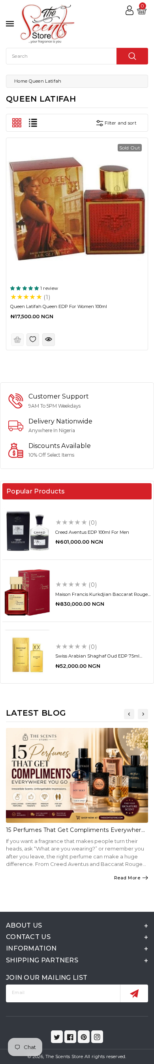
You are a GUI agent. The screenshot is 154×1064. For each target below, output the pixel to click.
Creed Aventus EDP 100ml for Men (92, 532)
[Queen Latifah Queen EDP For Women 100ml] (77, 209)
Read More (127, 878)
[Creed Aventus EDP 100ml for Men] (27, 531)
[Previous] (129, 714)
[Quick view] (48, 339)
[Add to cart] (17, 339)
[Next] (143, 714)
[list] (33, 122)
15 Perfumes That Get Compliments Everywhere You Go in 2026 (75, 833)
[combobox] (77, 56)
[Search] (132, 56)
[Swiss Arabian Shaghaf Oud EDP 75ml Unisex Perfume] (27, 655)
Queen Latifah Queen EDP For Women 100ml (58, 306)
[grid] (16, 122)
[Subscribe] (134, 993)
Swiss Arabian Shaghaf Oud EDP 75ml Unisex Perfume (97, 658)
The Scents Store (64, 1056)
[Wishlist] (32, 339)
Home (20, 81)
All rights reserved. (105, 1056)
